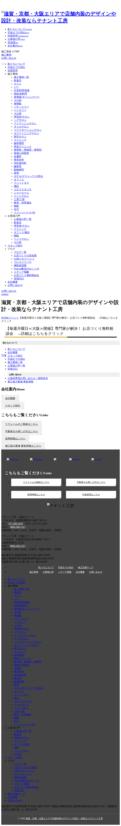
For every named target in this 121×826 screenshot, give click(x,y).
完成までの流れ (16, 67)
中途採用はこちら (91, 494)
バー (16, 87)
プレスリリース (23, 262)
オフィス (19, 179)
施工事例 (33, 572)
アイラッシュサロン (25, 123)
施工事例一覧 (21, 77)
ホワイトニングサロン (26, 133)
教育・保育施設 (23, 202)
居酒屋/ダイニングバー (27, 97)
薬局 (16, 173)
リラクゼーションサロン (28, 130)
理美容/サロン (22, 116)
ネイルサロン (21, 126)
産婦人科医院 (21, 153)
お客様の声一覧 (23, 219)
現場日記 (19, 278)
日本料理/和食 (22, 90)
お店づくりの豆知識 (25, 255)
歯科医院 (19, 143)
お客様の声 (48, 572)
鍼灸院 (17, 166)
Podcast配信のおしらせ (26, 268)
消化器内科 (20, 163)
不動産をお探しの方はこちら (91, 482)
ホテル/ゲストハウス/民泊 (28, 176)
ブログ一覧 (20, 252)
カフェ (17, 83)
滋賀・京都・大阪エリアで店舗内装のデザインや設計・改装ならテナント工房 (64, 818)
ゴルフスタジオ (23, 189)
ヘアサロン (20, 120)
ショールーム (21, 192)
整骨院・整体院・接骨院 (28, 149)
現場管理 (13, 70)
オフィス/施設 (22, 232)
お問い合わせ (15, 285)
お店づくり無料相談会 (26, 275)
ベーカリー (20, 110)
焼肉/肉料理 (20, 93)
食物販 (17, 103)
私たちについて (16, 64)
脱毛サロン (20, 136)
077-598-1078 (16, 523)
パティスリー (21, 107)
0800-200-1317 (18, 527)
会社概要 (13, 282)
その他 (17, 100)
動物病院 (19, 169)
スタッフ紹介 (15, 245)
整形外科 (19, 159)
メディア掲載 (21, 272)
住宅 (16, 209)
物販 (16, 206)
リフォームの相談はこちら (36, 482)
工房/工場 (19, 199)
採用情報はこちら (36, 494)
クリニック (20, 140)
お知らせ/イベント (24, 258)
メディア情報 (64, 572)
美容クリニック (23, 146)
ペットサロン (21, 196)
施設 (16, 186)
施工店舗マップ (85, 567)
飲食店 (17, 80)
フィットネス (21, 182)
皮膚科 (17, 156)
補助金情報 (20, 265)
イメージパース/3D (24, 212)
